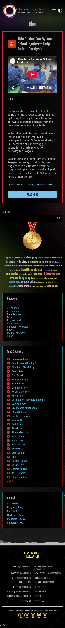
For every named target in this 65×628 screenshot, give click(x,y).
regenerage (14, 282)
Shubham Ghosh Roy (23, 367)
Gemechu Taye (20, 387)
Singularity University (18, 326)
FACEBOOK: (13, 567)
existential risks (42, 266)
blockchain (56, 262)
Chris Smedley (19, 477)
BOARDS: (37, 583)
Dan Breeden (18, 375)
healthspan (37, 270)
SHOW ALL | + (11, 481)
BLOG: (36, 578)
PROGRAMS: (39, 592)
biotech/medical (34, 185)
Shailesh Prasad (20, 379)
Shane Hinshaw (20, 432)
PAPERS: (37, 596)
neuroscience (46, 185)
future (59, 265)
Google (18, 270)
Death (34, 266)
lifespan (13, 278)
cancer (14, 266)
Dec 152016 (11, 44)
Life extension (52, 274)
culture (30, 266)
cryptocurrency (23, 266)
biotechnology (37, 262)
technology (24, 286)
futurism (12, 270)
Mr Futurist (13, 511)
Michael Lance (19, 460)
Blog (32, 24)
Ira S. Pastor (18, 473)
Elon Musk (12, 323)
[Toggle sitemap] (54, 11)
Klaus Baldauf (19, 412)
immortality (11, 274)
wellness (52, 286)
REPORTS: (38, 587)
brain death (8, 266)
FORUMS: (24, 601)
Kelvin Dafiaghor (20, 391)
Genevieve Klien (20, 359)
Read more (32, 194)
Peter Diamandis (16, 314)
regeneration (28, 282)
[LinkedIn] (33, 615)
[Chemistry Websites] (32, 236)
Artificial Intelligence (44, 258)
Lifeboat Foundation (25, 610)
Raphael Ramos (20, 436)
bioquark (12, 262)
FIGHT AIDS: (16, 587)
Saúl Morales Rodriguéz (24, 363)
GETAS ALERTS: (40, 574)
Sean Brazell (18, 444)
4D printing (13, 311)
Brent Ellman (18, 452)
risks (43, 282)
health (25, 270)
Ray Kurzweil (14, 320)
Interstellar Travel (25, 274)
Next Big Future (15, 515)
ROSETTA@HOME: (13, 596)
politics (46, 279)
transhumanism (39, 286)
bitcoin (48, 262)
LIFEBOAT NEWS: (40, 567)
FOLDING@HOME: (14, 592)
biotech (24, 262)
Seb (14, 456)
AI (13, 257)
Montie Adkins (19, 469)
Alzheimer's (19, 258)
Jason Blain (18, 464)
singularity (49, 282)
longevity (25, 278)
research (39, 282)
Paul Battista (18, 383)
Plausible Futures (16, 518)
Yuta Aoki (17, 420)
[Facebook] (20, 615)
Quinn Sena (18, 371)
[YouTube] (39, 615)
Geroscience (13, 503)
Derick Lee (17, 424)
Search (58, 218)
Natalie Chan (18, 440)
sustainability (13, 287)
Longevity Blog (15, 507)
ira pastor (38, 274)
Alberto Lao (18, 428)
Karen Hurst (20, 185)
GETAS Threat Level (32, 555)
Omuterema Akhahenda (24, 408)
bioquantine (57, 257)
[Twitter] (26, 615)
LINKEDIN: (14, 574)
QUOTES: (37, 601)
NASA (33, 278)
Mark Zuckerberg (16, 333)
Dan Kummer (19, 403)
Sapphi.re (54, 610)
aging (8, 257)
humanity (47, 270)
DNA (9, 317)
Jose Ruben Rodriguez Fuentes (28, 399)
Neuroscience (39, 279)
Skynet (10, 329)
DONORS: (22, 583)
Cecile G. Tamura (21, 416)
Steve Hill (17, 448)
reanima (53, 278)
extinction (52, 266)
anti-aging (30, 257)
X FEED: (15, 578)
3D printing (13, 308)
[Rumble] (45, 615)
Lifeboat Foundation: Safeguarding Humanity (24, 10)
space (56, 282)
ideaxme (54, 270)
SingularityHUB (15, 522)
